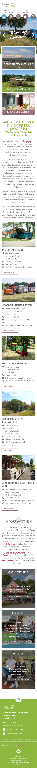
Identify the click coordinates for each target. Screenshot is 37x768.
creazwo (21, 745)
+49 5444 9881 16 (12, 436)
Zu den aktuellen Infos (18, 679)
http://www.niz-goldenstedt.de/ (18, 503)
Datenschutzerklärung (18, 759)
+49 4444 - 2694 (12, 498)
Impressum (18, 757)
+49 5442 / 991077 (13, 261)
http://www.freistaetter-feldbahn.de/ (20, 380)
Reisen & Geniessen (16, 111)
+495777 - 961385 (12, 317)
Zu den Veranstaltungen (18, 597)
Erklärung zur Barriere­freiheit (18, 763)
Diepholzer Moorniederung (18, 64)
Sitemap (18, 765)
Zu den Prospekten (18, 641)
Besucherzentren (17, 89)
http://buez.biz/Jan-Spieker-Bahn (18, 267)
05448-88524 (10, 375)
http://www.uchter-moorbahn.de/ (18, 325)
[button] (3, 35)
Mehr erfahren (9, 272)
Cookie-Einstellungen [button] (18, 761)
